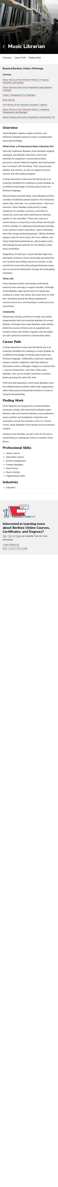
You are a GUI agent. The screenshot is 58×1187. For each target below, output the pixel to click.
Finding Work (34, 57)
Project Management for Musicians (19, 95)
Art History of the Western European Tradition (25, 104)
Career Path (20, 57)
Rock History (9, 99)
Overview (7, 57)
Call (4, 536)
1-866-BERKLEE (11, 544)
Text (9, 536)
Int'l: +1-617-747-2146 (15, 548)
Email (18, 536)
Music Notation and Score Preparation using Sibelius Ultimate (27, 89)
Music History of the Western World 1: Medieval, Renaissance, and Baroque (26, 111)
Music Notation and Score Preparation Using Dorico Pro (29, 117)
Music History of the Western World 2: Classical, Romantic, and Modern (26, 81)
